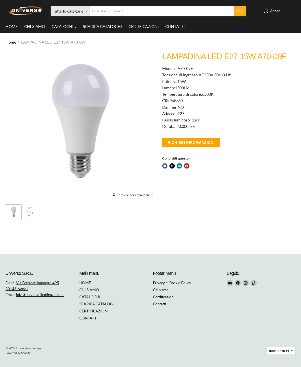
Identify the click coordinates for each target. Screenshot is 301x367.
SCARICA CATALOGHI (102, 26)
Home (11, 42)
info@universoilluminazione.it (40, 294)
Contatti (159, 304)
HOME (12, 26)
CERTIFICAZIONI (143, 26)
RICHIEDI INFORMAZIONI (191, 143)
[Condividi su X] (172, 166)
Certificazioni (163, 297)
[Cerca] (240, 11)
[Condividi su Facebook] (164, 166)
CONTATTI (175, 26)
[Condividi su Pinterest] (186, 166)
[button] (13, 212)
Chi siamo (161, 290)
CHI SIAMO (34, 26)
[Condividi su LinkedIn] (179, 166)
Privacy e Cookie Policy (172, 283)
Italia (279, 351)
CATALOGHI (63, 26)
